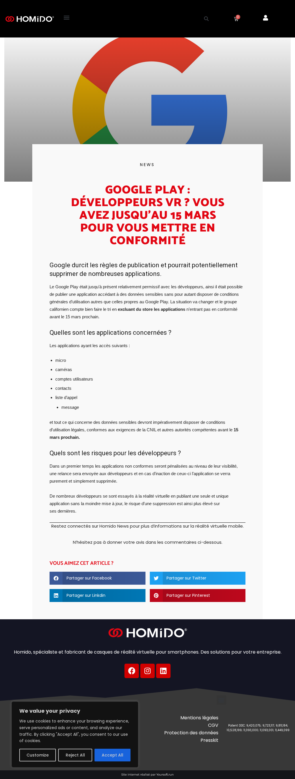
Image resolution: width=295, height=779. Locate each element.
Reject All (75, 755)
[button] (66, 17)
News (147, 165)
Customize (38, 755)
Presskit (209, 740)
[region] (75, 734)
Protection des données (191, 732)
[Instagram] (147, 671)
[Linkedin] (163, 671)
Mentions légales (199, 717)
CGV (213, 725)
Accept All (112, 755)
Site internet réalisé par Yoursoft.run (147, 774)
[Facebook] (131, 671)
